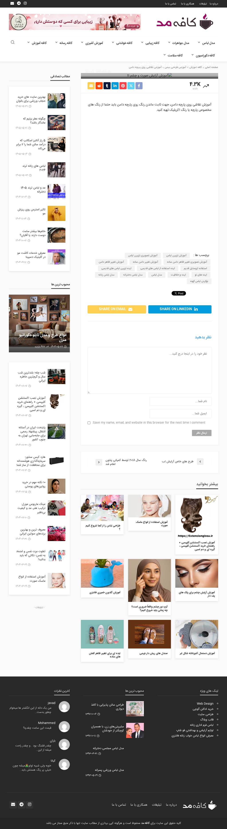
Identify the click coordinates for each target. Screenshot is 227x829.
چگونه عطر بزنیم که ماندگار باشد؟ (34, 121)
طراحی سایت (205, 714)
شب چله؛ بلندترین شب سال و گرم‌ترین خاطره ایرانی (31, 377)
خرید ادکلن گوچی (203, 709)
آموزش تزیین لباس (176, 255)
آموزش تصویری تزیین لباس (142, 255)
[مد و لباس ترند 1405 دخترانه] (56, 191)
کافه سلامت (175, 55)
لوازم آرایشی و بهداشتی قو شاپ (194, 730)
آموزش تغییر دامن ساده (145, 262)
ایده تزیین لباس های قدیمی (116, 268)
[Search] (12, 43)
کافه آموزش (39, 43)
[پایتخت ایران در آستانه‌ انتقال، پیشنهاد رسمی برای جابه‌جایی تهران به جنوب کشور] (56, 431)
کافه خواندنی (124, 43)
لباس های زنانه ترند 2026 (33, 168)
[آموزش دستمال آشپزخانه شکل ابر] (196, 634)
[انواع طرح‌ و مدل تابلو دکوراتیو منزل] (39, 323)
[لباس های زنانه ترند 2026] (56, 169)
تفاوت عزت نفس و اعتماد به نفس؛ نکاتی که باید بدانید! (30, 555)
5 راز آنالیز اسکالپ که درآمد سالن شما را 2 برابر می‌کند (30, 145)
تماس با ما (170, 4)
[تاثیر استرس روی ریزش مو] (56, 213)
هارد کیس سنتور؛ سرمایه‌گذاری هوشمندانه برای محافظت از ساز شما (31, 461)
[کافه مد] (185, 21)
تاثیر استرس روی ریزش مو (31, 212)
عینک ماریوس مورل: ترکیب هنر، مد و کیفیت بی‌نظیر (31, 508)
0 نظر (87, 72)
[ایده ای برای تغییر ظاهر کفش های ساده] (102, 634)
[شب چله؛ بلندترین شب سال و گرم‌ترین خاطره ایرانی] (56, 376)
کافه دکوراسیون (205, 55)
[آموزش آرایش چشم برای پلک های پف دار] (196, 573)
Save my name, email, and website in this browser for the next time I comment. (148, 422)
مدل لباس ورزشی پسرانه (109, 770)
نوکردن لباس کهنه (199, 281)
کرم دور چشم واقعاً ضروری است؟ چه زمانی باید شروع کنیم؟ (149, 608)
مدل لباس (208, 43)
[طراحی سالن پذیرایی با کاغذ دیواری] (135, 708)
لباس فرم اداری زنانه (201, 725)
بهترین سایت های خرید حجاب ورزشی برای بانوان (30, 99)
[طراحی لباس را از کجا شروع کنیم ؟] (102, 508)
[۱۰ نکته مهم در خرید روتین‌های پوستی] (56, 486)
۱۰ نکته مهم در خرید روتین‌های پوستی (33, 484)
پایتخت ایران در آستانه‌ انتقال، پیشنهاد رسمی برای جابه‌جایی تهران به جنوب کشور (31, 434)
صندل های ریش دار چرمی (153, 653)
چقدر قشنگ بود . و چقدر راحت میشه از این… (33, 748)
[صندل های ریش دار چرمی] (149, 634)
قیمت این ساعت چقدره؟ (37, 728)
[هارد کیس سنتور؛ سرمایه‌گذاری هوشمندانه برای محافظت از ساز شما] (56, 460)
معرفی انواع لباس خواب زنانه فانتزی (192, 735)
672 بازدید (40, 347)
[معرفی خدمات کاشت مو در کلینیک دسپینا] (56, 256)
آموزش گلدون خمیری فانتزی (104, 592)
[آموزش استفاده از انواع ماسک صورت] (149, 506)
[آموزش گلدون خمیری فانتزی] (102, 573)
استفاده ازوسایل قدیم (195, 268)
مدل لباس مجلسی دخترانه (108, 748)
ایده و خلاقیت (178, 275)
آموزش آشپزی (94, 43)
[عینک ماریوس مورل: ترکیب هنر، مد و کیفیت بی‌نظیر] (56, 508)
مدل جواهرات (180, 43)
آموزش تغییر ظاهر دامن (111, 262)
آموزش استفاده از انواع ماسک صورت (152, 524)
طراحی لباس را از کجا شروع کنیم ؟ (103, 527)
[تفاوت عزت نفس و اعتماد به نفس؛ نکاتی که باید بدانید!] (56, 555)
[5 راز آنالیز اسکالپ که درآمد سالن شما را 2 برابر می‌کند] (56, 144)
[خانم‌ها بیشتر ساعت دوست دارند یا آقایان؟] (56, 235)
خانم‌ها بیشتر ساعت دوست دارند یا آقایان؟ (32, 233)
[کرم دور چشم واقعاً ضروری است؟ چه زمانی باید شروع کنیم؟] (149, 580)
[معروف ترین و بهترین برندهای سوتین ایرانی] (56, 533)
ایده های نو (201, 275)
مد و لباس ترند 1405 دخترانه (33, 190)
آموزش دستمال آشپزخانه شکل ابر (197, 653)
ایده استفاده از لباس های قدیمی (157, 268)
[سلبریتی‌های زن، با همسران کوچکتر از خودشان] (135, 730)
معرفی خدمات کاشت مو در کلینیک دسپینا (31, 255)
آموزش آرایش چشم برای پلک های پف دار (197, 594)
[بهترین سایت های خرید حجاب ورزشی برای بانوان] (56, 100)
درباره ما (214, 4)
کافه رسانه (66, 43)
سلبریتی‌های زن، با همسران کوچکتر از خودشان (107, 729)
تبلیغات (203, 4)
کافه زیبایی (152, 43)
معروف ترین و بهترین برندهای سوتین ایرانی (32, 532)
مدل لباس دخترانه (133, 275)
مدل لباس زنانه (106, 275)
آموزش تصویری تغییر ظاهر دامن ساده (187, 262)
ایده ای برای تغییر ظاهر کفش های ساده (104, 655)
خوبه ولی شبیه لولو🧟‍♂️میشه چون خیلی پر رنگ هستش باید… (32, 768)
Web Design (205, 703)
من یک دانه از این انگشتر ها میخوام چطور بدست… (30, 710)
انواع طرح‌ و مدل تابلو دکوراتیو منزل (43, 338)
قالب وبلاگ (206, 719)
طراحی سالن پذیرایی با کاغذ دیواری (107, 707)
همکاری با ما (187, 4)
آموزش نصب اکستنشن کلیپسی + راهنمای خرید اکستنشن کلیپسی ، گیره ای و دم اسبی (197, 546)
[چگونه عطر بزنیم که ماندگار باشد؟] (56, 122)
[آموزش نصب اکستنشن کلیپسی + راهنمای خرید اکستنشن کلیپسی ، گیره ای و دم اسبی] (196, 516)
